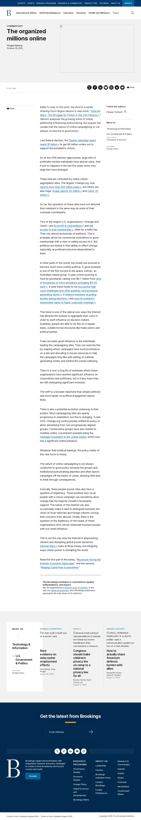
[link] (25, 659)
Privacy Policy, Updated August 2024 (23, 816)
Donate (128, 3)
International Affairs (26, 13)
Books (121, 777)
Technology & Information (119, 128)
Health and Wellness (99, 13)
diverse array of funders (76, 587)
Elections (81, 13)
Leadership (100, 765)
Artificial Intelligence (50, 13)
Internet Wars (47, 546)
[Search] (132, 13)
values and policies (60, 590)
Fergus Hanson (14, 45)
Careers (99, 770)
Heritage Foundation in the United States (63, 436)
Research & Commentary (70, 3)
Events (31, 3)
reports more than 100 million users (59, 187)
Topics (115, 13)
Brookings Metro (81, 799)
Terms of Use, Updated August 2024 (56, 816)
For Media (104, 3)
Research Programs (46, 3)
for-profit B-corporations (68, 225)
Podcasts (122, 782)
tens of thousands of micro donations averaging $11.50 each (70, 282)
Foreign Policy (113, 149)
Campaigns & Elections (116, 140)
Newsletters (91, 3)
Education (68, 13)
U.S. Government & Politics (119, 134)
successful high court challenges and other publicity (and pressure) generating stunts (69, 290)
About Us (115, 3)
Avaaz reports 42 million (66, 191)
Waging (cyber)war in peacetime (59, 567)
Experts (21, 3)
